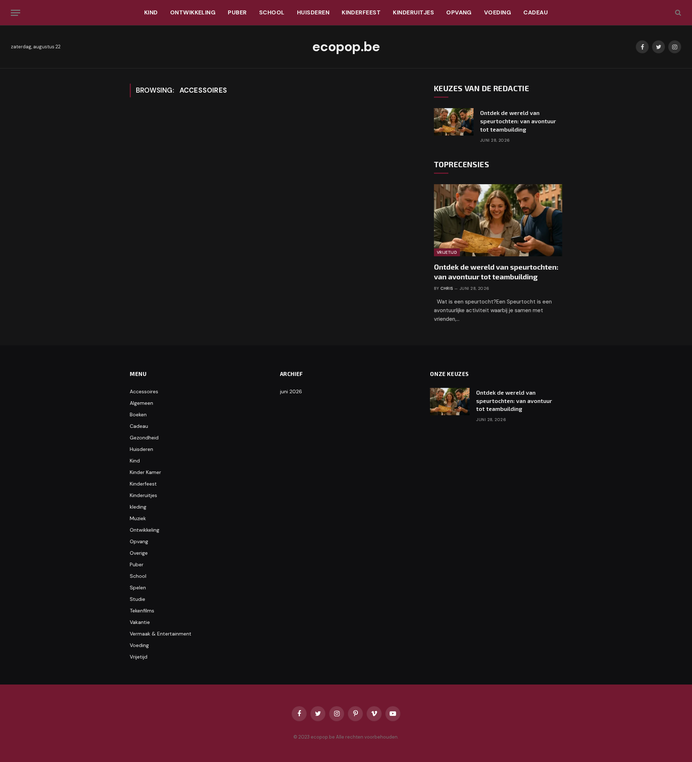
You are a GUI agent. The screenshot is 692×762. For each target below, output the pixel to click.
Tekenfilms (142, 610)
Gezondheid (144, 437)
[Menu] (15, 13)
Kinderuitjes (413, 12)
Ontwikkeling (193, 12)
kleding (138, 507)
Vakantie (140, 622)
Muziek (138, 518)
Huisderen (313, 12)
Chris (446, 288)
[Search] (677, 13)
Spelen (138, 587)
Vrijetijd (447, 252)
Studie (137, 599)
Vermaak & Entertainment (160, 633)
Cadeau (535, 12)
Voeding (497, 12)
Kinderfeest (361, 12)
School (272, 12)
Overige (139, 553)
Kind (151, 12)
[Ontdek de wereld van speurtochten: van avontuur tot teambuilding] (454, 122)
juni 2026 (291, 391)
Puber (237, 12)
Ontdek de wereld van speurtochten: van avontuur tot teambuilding (518, 121)
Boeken (138, 414)
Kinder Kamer (145, 472)
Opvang (459, 12)
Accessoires (144, 391)
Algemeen (141, 403)
